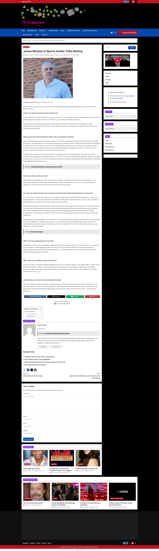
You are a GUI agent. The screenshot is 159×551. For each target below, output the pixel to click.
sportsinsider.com (40, 106)
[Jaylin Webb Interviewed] (35, 458)
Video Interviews (53, 30)
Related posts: (31, 316)
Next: (84, 376)
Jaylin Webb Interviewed (31, 468)
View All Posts (56, 347)
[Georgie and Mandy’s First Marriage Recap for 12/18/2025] (65, 492)
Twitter (107, 76)
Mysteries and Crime (73, 30)
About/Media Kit (32, 30)
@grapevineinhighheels (117, 92)
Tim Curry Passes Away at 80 (32, 503)
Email (25, 423)
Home (23, 30)
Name (25, 416)
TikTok (107, 83)
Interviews (42, 30)
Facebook (108, 73)
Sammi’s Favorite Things (90, 30)
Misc (36, 34)
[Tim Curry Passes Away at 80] (36, 492)
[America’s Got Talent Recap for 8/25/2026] (93, 492)
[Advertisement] (73, 526)
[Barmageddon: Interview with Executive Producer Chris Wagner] (61, 458)
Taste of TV (45, 34)
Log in (107, 140)
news (56, 120)
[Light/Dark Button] (112, 32)
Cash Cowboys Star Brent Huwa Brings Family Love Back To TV (45, 362)
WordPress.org (109, 150)
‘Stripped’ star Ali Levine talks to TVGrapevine (40, 357)
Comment (26, 393)
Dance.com (37, 271)
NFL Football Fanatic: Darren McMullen (37, 359)
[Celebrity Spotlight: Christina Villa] (88, 458)
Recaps (55, 498)
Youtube (43, 543)
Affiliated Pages (27, 34)
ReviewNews (86, 547)
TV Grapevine (33, 22)
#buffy (121, 98)
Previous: (33, 375)
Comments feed (109, 147)
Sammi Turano (29, 55)
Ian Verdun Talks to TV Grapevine (35, 365)
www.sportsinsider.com (55, 117)
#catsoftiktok (114, 98)
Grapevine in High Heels (129, 32)
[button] (115, 32)
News (62, 30)
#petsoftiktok (130, 96)
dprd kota (78, 549)
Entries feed (108, 143)
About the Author (30, 311)
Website (25, 430)
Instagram (108, 79)
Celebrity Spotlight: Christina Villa (86, 468)
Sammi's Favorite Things (117, 498)
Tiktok (49, 543)
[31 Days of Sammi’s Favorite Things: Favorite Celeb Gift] (122, 492)
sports (88, 126)
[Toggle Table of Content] (40, 309)
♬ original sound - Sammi (118, 102)
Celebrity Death (29, 498)
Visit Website (43, 347)
